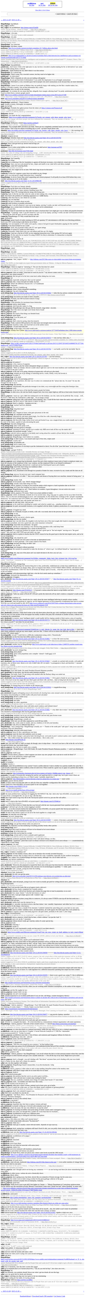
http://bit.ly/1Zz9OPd (28, 125)
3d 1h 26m (42, 5)
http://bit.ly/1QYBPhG (46, 1027)
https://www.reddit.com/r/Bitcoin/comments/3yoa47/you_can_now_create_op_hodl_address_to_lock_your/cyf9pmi (45, 932)
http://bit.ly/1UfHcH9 (73, 936)
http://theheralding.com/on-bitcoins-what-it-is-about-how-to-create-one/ (36, 779)
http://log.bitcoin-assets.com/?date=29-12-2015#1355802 (31, 639)
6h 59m (31, 5)
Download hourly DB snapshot (42, 1296)
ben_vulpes (5, 26)
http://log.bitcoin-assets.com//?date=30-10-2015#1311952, (36, 1212)
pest (42, 3)
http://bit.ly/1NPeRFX (77, 1011)
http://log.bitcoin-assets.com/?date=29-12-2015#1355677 (31, 579)
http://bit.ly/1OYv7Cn (49, 1222)
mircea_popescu (6, 259)
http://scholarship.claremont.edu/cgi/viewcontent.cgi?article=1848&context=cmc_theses (41, 773)
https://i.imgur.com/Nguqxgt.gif (52, 108)
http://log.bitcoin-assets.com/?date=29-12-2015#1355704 (42, 138)
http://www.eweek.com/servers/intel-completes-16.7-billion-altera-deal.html (33, 48)
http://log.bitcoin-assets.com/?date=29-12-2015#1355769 (28, 356)
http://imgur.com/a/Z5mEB (29, 27)
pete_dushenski (6, 579)
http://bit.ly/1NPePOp (16, 1003)
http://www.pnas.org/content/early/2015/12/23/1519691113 (30, 1220)
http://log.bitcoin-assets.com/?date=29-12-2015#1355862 (31, 678)
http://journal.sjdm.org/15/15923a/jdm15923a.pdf (55, 586)
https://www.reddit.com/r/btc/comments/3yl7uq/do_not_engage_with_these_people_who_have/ (40, 117)
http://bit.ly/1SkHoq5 (8, 562)
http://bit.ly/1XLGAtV (8, 265)
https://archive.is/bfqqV (31, 123)
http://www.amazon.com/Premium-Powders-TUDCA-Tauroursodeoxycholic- (27, 457)
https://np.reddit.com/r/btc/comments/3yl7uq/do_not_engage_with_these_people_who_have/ (38, 130)
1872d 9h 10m (53, 5)
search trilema (61, 14)
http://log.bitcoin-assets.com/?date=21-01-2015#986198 (23, 181)
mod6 (3, 736)
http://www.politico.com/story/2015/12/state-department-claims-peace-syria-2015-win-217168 (35, 95)
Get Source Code (59, 1296)
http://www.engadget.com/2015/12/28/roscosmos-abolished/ (24, 98)
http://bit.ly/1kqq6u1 (28, 792)
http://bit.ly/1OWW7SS (27, 609)
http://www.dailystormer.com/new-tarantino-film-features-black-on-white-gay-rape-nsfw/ (40, 1203)
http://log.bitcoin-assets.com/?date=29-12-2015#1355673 (32, 338)
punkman (4, 48)
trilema (52, 3)
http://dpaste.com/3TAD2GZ (22, 590)
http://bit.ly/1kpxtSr (61, 97)
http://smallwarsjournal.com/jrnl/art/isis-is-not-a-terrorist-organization (27, 982)
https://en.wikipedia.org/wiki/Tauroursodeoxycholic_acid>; (21, 455)
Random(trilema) (25, 1296)
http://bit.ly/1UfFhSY (51, 878)
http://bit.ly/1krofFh (75, 1192)
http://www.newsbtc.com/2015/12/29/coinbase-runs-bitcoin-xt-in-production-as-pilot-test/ (41, 876)
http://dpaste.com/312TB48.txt (50, 801)
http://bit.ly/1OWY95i (68, 648)
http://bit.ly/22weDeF (76, 334)
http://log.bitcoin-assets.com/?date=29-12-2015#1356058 (28, 953)
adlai (2, 1046)
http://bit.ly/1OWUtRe (28, 592)
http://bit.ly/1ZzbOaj (15, 149)
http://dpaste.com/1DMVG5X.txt (16, 786)
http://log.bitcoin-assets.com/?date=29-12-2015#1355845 (31, 661)
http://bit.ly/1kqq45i (14, 788)
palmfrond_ (5, 67)
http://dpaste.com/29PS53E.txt (15, 740)
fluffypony (4, 113)
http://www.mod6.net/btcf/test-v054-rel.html (20, 790)
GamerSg (4, 160)
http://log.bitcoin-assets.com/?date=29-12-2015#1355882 (31, 710)
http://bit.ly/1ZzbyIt (7, 134)
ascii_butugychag (7, 293)
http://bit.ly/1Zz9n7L (7, 121)
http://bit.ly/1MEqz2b (38, 29)
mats (2, 95)
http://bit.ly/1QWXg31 (19, 1283)
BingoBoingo (5, 24)
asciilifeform (31, 3)
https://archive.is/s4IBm (24, 1280)
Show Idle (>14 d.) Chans (42, 10)
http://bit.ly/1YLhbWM (16, 110)
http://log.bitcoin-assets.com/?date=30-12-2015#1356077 (28, 1014)
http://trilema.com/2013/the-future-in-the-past (41, 1162)
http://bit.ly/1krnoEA (56, 1166)
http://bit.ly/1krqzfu (70, 1199)
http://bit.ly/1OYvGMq (9, 1265)
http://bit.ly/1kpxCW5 (60, 100)
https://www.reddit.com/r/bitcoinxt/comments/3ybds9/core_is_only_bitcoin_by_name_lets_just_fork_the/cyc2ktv (37, 629)
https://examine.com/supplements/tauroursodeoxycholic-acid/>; (22, 454)
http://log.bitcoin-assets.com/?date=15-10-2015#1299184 (38, 1132)
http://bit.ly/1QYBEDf (53, 984)
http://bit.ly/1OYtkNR (69, 1205)
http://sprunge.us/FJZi (55, 147)
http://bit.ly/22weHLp (15, 347)
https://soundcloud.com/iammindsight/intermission (21, 1009)
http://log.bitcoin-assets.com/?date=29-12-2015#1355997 (32, 820)
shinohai (4, 130)
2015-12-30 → (16, 20)
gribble (3, 35)
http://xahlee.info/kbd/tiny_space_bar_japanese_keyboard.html (30, 1197)
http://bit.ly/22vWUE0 (19, 61)
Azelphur (4, 754)
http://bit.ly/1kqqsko (14, 803)
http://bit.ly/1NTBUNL (43, 50)
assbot (3, 29)
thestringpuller (6, 627)
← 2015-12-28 (6, 20)
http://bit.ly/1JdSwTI (15, 741)
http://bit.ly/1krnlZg (74, 1158)
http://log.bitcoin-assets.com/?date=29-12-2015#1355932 (32, 687)
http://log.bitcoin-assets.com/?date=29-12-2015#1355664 (32, 293)
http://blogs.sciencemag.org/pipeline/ (64, 1024)
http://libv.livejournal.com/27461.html (20, 151)
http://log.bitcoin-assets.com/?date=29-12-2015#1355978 (28, 975)
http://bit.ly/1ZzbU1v (76, 153)
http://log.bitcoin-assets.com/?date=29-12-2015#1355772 (31, 620)
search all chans (72, 14)
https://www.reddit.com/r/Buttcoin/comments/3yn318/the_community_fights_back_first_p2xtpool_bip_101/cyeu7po (39, 558)
